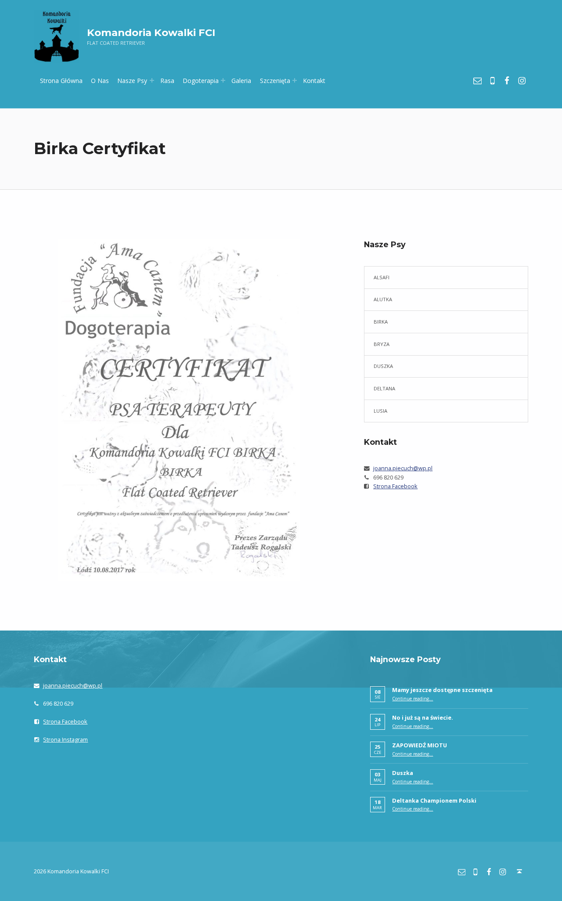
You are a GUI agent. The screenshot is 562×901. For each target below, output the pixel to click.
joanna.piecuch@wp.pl (402, 468)
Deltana (384, 388)
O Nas (100, 80)
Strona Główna (61, 80)
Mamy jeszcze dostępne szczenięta (442, 690)
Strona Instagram (65, 739)
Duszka (383, 366)
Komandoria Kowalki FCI (151, 32)
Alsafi (381, 277)
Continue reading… (412, 699)
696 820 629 (388, 477)
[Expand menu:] (152, 80)
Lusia (380, 410)
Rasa (167, 80)
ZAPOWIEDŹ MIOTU (419, 745)
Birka (381, 321)
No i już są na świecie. (422, 717)
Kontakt (314, 80)
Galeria (241, 80)
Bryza (381, 344)
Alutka (383, 299)
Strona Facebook (395, 486)
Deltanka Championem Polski (434, 800)
